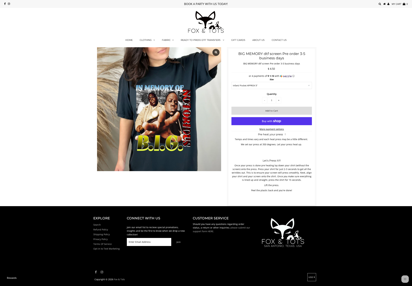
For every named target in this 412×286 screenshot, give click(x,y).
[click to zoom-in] (216, 52)
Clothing (146, 40)
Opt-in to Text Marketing (106, 248)
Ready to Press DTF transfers (201, 40)
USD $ (312, 277)
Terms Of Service (102, 244)
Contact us (279, 40)
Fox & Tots (119, 279)
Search (97, 224)
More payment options (271, 129)
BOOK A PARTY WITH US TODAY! (206, 4)
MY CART (400, 3)
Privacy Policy (100, 239)
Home (129, 40)
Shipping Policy (101, 234)
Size (272, 79)
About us (258, 40)
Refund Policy (100, 229)
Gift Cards (238, 40)
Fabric (166, 40)
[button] (271, 76)
